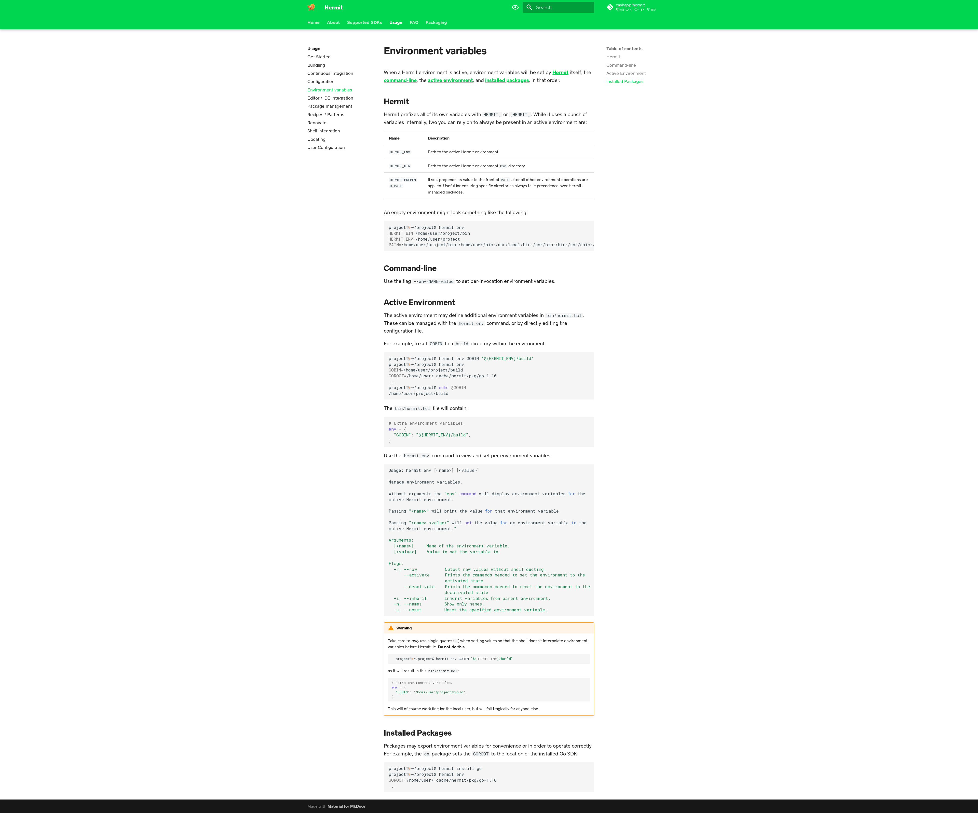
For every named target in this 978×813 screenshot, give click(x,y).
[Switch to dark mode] (515, 7)
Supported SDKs (364, 22)
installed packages (507, 80)
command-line (400, 80)
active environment (450, 80)
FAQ (414, 22)
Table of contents (624, 48)
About (333, 22)
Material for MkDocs (346, 806)
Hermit (560, 72)
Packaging (436, 22)
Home (313, 22)
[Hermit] (311, 7)
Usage (395, 22)
